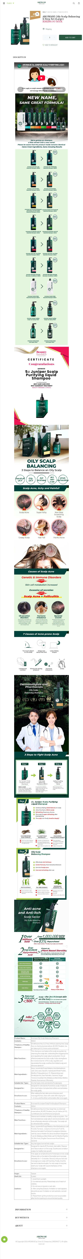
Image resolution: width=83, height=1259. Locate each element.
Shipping (49, 29)
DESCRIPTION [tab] (19, 57)
